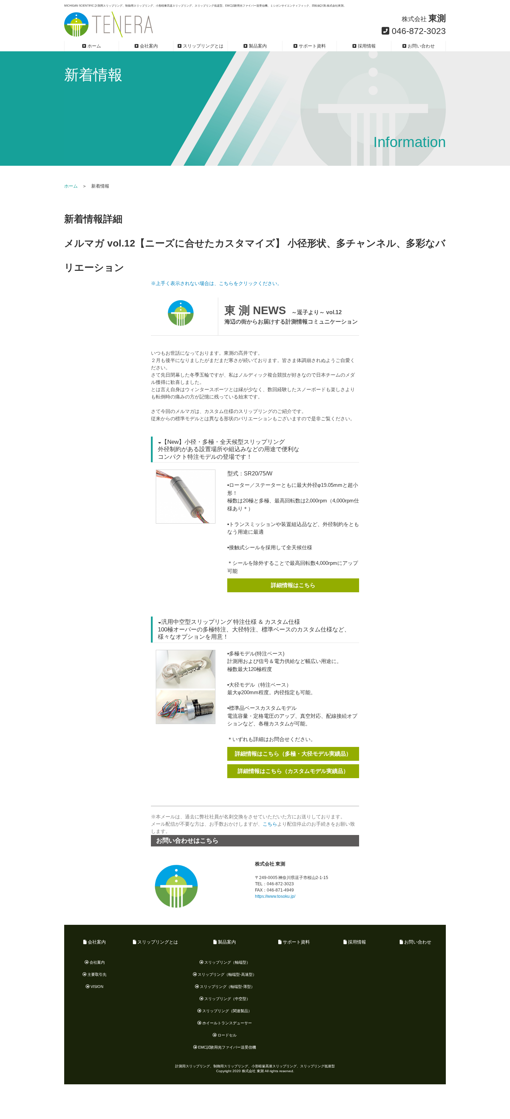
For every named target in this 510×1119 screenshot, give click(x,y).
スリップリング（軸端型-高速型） (226, 974)
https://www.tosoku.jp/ (275, 896)
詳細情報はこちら (293, 585)
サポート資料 (311, 46)
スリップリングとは (202, 46)
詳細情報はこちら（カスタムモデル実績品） (293, 771)
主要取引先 (96, 974)
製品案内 (257, 46)
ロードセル (226, 1035)
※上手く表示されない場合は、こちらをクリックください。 (216, 283)
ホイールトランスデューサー (226, 1023)
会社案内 (148, 46)
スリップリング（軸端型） (226, 962)
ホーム (93, 46)
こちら (270, 824)
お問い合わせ (420, 46)
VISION (96, 986)
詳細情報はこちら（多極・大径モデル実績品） (293, 754)
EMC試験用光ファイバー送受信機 (226, 1047)
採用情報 (366, 46)
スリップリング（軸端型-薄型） (227, 986)
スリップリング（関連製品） (226, 1011)
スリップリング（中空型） (226, 999)
